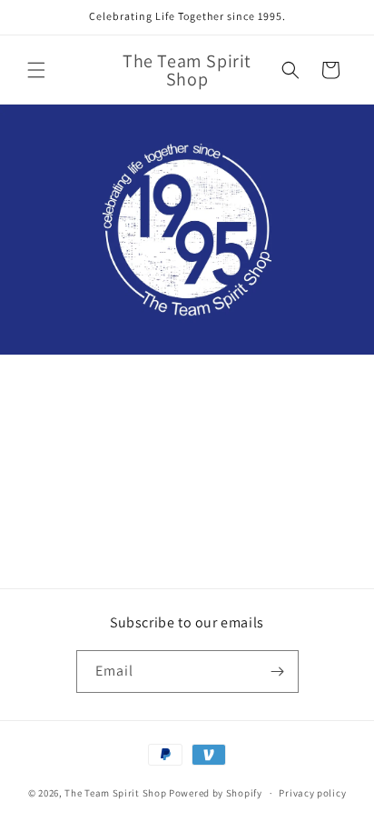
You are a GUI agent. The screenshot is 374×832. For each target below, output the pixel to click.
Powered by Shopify (215, 793)
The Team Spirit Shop (115, 793)
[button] (36, 70)
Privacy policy (312, 793)
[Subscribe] (278, 671)
